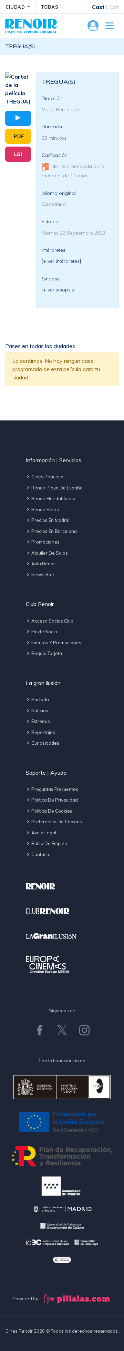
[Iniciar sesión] (93, 27)
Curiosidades (44, 743)
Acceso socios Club (51, 621)
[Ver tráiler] (18, 118)
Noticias (39, 710)
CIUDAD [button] (16, 7)
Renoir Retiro (44, 509)
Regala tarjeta (46, 653)
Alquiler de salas (49, 553)
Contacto (40, 854)
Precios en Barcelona (53, 531)
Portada (39, 699)
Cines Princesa (46, 476)
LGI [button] (18, 154)
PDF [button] (19, 136)
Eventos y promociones (55, 642)
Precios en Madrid (50, 520)
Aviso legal (43, 832)
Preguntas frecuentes (54, 789)
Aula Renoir (43, 563)
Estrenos (40, 721)
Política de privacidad (54, 800)
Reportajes (42, 732)
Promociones (45, 542)
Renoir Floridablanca (52, 498)
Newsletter (42, 574)
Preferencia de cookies (56, 821)
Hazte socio (43, 631)
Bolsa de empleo (48, 843)
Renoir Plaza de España (56, 487)
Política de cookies (51, 811)
